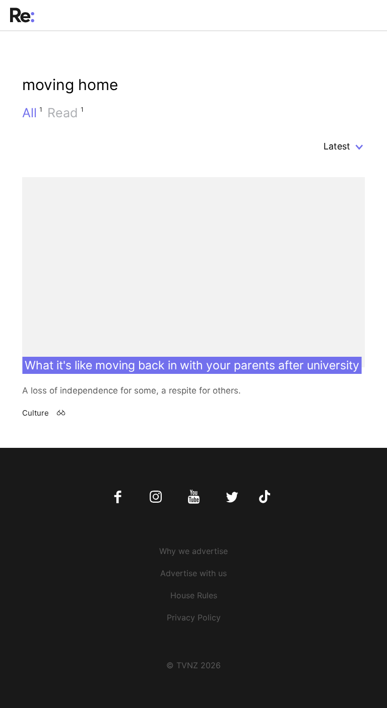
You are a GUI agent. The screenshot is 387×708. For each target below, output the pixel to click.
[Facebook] (118, 497)
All (32, 113)
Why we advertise (193, 551)
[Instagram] (156, 497)
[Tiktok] (269, 497)
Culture (35, 413)
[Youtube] (193, 497)
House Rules (193, 595)
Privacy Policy (194, 617)
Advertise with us (193, 573)
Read (65, 113)
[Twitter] (231, 497)
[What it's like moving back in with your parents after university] (193, 272)
